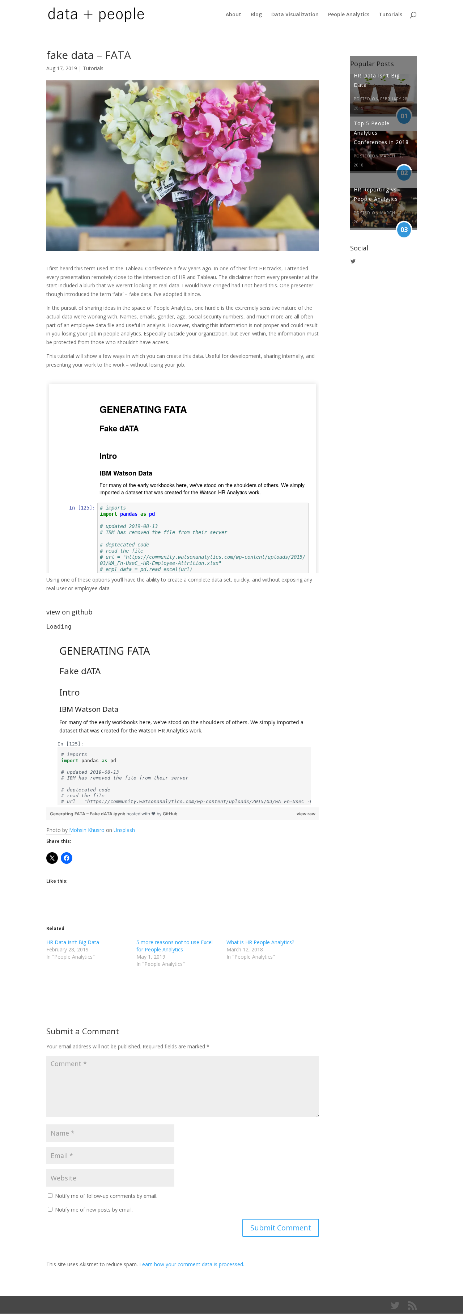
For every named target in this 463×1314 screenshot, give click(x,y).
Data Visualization (295, 15)
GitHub (170, 813)
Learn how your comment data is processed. (191, 1264)
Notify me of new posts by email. (94, 1209)
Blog (256, 15)
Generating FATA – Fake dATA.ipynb (88, 813)
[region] (182, 714)
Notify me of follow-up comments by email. (106, 1195)
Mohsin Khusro (87, 830)
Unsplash (124, 830)
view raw (306, 813)
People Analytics (348, 15)
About (233, 15)
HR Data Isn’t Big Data (72, 942)
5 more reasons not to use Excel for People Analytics (174, 946)
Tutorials (390, 15)
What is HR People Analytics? (260, 942)
